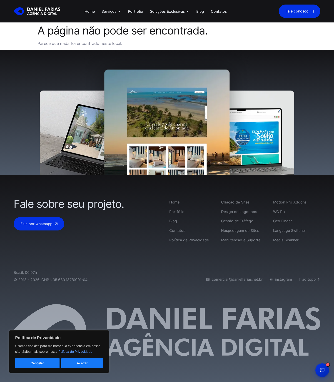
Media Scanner (286, 240)
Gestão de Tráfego (237, 221)
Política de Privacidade (75, 351)
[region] (59, 351)
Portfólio (176, 211)
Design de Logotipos (239, 211)
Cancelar (37, 363)
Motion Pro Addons (290, 202)
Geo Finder (282, 221)
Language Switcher (289, 230)
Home (174, 202)
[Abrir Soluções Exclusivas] (187, 11)
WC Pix (279, 211)
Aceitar (82, 363)
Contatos (177, 230)
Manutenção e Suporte (240, 240)
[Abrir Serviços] (119, 11)
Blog (173, 221)
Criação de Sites (235, 202)
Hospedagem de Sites (240, 230)
